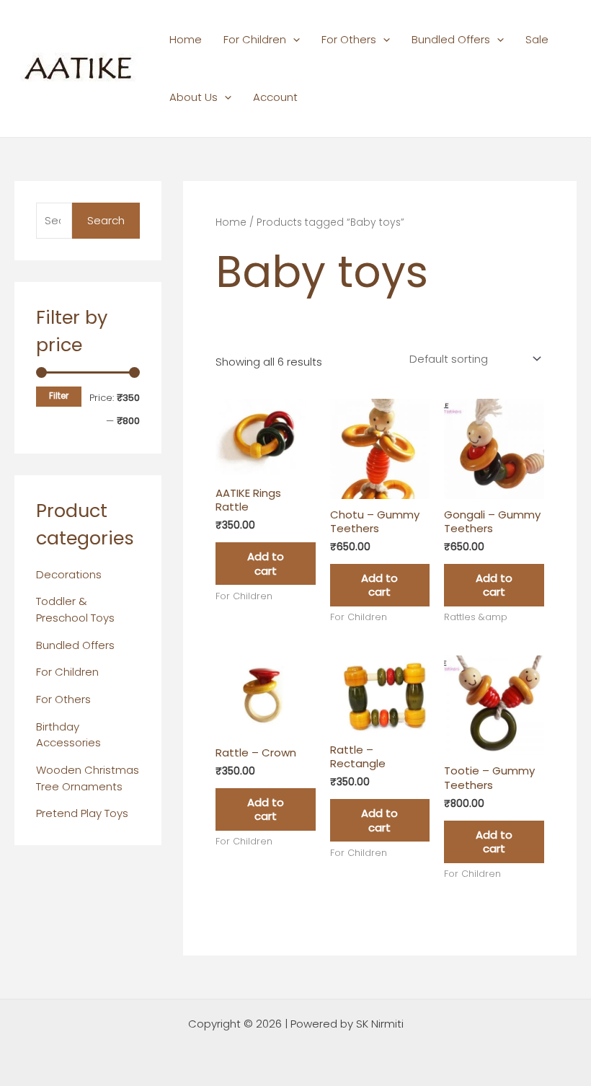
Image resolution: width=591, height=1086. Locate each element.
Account (275, 97)
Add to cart (265, 563)
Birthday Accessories (68, 735)
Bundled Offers (451, 39)
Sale (536, 39)
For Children (254, 39)
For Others (348, 39)
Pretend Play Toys (82, 813)
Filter (58, 396)
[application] (293, 39)
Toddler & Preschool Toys (75, 609)
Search (106, 220)
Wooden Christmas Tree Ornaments (87, 778)
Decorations (69, 574)
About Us (193, 97)
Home (185, 39)
